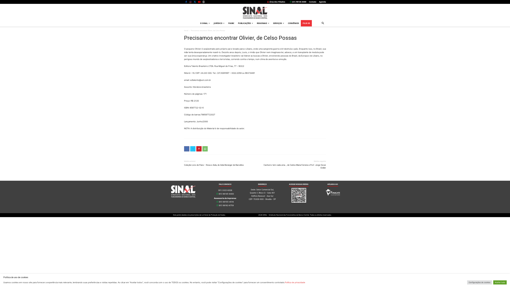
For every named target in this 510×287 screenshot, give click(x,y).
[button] (323, 23)
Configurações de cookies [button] (479, 282)
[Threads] (204, 2)
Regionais (262, 23)
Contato (312, 2)
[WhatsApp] (205, 148)
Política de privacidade (295, 282)
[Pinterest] (199, 148)
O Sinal (204, 23)
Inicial (186, 30)
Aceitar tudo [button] (500, 282)
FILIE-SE (306, 23)
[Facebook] (186, 2)
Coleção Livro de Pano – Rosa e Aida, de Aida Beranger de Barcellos (214, 165)
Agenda (322, 2)
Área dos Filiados (277, 2)
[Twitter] (195, 2)
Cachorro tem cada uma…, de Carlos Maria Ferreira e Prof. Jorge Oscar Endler (295, 166)
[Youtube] (199, 2)
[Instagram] (190, 2)
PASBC (231, 23)
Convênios (293, 23)
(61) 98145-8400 (299, 2)
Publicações (244, 23)
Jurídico (218, 23)
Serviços (277, 23)
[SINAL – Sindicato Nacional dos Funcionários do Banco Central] (255, 13)
